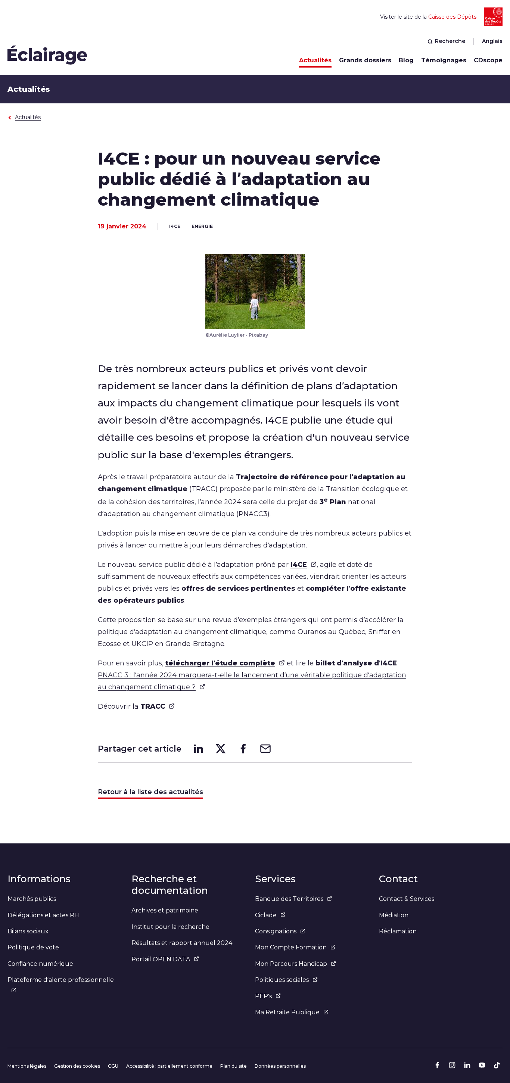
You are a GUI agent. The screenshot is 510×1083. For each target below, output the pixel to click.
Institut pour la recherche (170, 926)
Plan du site (233, 1066)
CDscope (488, 60)
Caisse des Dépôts (452, 16)
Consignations (275, 931)
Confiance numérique (40, 963)
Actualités (315, 60)
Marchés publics (31, 898)
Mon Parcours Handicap (291, 963)
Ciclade (266, 915)
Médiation (393, 915)
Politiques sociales (282, 979)
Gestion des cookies (77, 1066)
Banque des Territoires (289, 898)
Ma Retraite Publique (287, 1012)
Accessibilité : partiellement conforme (169, 1066)
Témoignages (443, 60)
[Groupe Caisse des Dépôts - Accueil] (47, 55)
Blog (406, 60)
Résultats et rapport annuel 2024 (181, 942)
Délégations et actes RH (43, 915)
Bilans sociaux (28, 931)
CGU (113, 1066)
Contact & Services (406, 898)
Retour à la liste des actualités (150, 792)
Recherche (450, 41)
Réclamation (398, 931)
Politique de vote (33, 947)
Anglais (492, 41)
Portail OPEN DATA (160, 959)
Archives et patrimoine (164, 910)
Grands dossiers (365, 60)
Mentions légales (26, 1066)
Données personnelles (280, 1066)
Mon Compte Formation (291, 947)
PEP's (263, 996)
